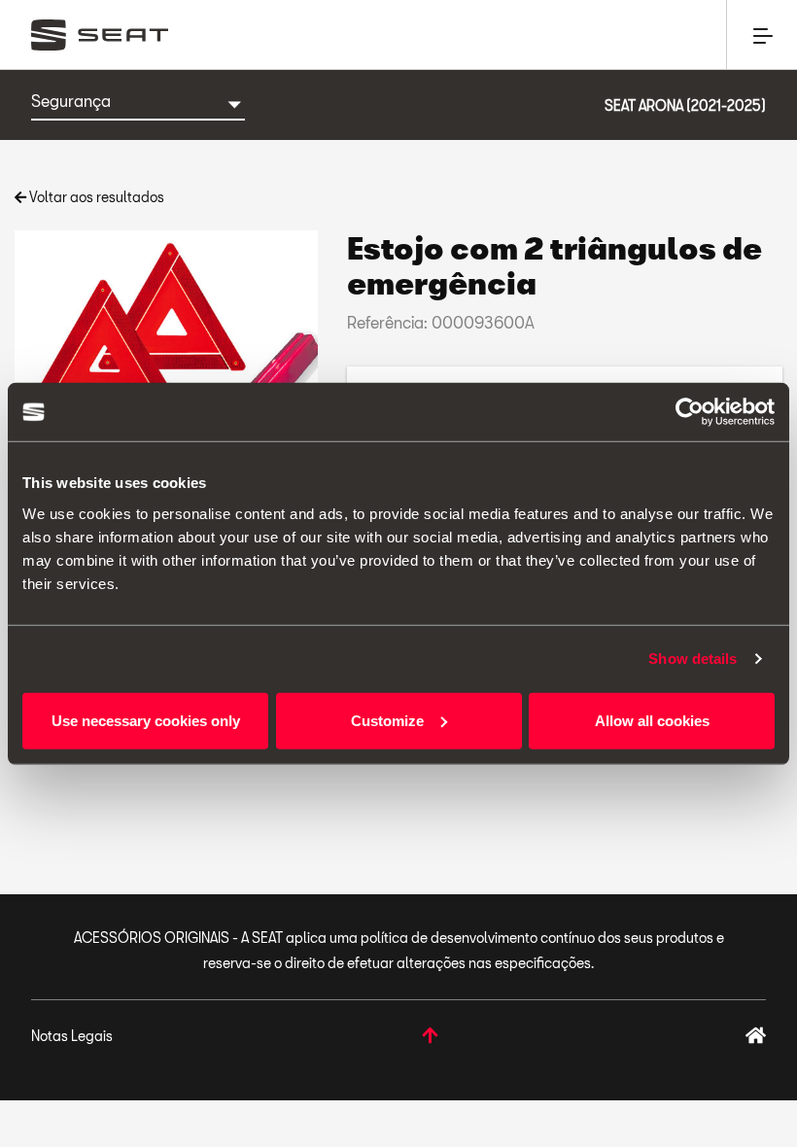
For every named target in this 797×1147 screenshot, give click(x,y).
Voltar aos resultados (95, 197)
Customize (387, 720)
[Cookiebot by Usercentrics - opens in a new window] (690, 412)
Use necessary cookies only (146, 720)
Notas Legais (72, 1035)
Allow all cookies (652, 720)
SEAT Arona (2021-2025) (685, 105)
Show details (692, 658)
